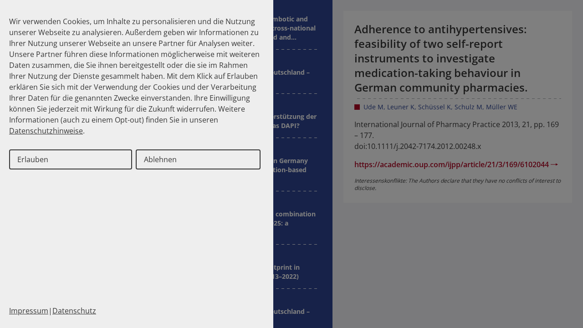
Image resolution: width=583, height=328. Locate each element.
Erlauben (32, 159)
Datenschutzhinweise (46, 131)
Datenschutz (74, 311)
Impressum (28, 311)
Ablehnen (160, 159)
